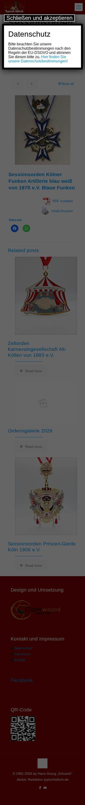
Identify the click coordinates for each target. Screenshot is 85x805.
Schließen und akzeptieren (39, 18)
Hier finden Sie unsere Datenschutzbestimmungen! (38, 59)
